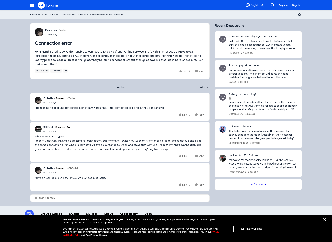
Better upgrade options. (244, 65)
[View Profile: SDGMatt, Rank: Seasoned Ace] (38, 129)
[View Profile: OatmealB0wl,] (222, 97)
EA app (74, 214)
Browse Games (51, 214)
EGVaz (232, 81)
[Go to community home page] (48, 5)
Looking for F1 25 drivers (244, 155)
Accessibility (129, 214)
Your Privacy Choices (250, 228)
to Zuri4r (70, 98)
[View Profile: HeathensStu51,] (222, 158)
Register (283, 5)
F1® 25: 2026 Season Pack (64, 14)
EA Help (91, 214)
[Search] (273, 5)
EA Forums (35, 14)
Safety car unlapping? (242, 94)
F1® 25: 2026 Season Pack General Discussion (101, 14)
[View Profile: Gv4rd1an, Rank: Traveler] (39, 32)
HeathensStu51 (237, 171)
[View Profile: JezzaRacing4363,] (222, 129)
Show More (260, 184)
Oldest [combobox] (204, 87)
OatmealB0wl (236, 113)
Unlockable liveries (240, 126)
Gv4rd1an (51, 30)
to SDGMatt (72, 168)
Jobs (148, 214)
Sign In (296, 5)
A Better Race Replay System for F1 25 (253, 36)
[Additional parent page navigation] (46, 14)
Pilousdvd (234, 52)
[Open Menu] (299, 14)
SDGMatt (48, 127)
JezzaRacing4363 (238, 142)
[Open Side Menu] (32, 5)
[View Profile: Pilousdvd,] (222, 39)
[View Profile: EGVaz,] (222, 68)
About (108, 214)
